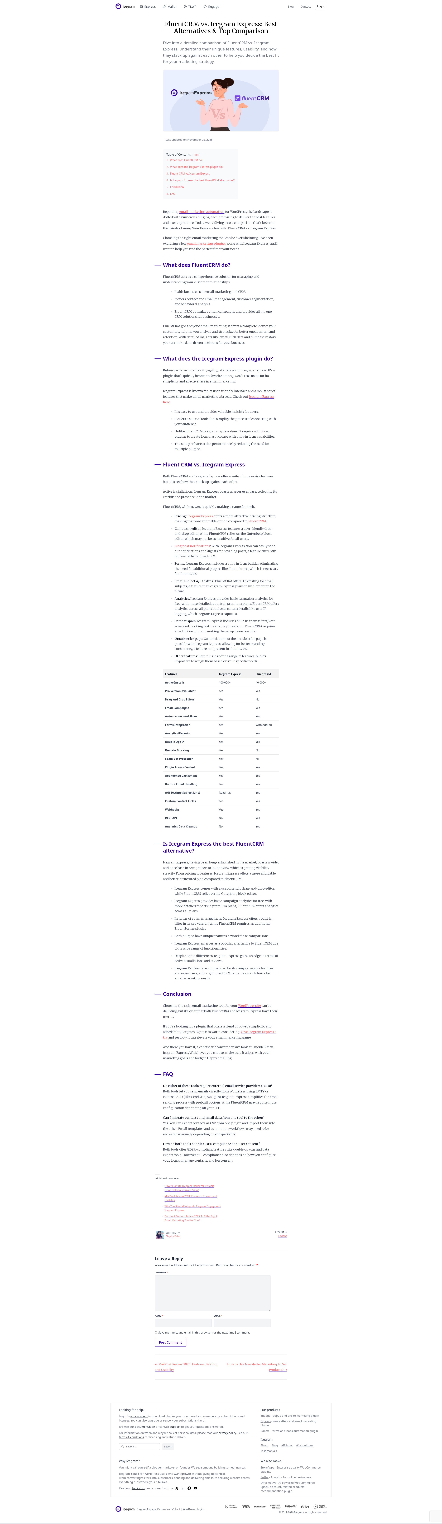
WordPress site (249, 1006)
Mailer (172, 6)
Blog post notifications (192, 546)
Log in (321, 6)
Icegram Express (200, 516)
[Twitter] (177, 1488)
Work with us (304, 1445)
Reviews (282, 1235)
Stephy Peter (173, 1236)
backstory (138, 1488)
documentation (145, 1427)
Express (150, 6)
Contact (306, 6)
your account (139, 1416)
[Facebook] (189, 1488)
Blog (291, 6)
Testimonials (269, 1451)
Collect (265, 1431)
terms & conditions (131, 1437)
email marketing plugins (206, 243)
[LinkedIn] (183, 1488)
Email (218, 1316)
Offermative (268, 1483)
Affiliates (286, 1445)
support (175, 1427)
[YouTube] (195, 1488)
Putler (264, 1477)
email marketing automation (201, 212)
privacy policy (227, 1433)
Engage (213, 6)
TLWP (192, 6)
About (264, 1445)
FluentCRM (257, 521)
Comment (161, 1272)
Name (159, 1316)
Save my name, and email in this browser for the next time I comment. (204, 1332)
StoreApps (267, 1467)
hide (196, 154)
